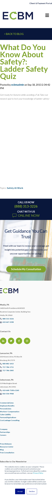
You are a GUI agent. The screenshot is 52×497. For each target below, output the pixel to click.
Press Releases (6, 444)
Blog (2, 450)
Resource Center (6, 447)
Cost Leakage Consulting (9, 420)
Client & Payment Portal (40, 3)
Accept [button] (20, 491)
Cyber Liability (5, 414)
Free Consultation (7, 453)
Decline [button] (32, 491)
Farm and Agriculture (8, 417)
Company (3, 429)
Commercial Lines (7, 403)
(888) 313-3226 (26, 206)
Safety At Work (15, 188)
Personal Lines (5, 409)
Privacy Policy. (38, 473)
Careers (3, 435)
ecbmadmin (17, 84)
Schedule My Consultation (26, 269)
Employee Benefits (7, 406)
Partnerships (5, 432)
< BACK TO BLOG (14, 33)
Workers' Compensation (9, 412)
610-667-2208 (8, 322)
